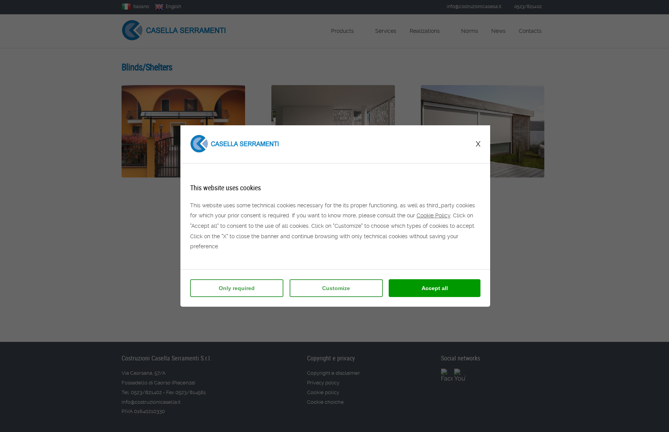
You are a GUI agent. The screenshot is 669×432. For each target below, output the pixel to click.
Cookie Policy (433, 215)
